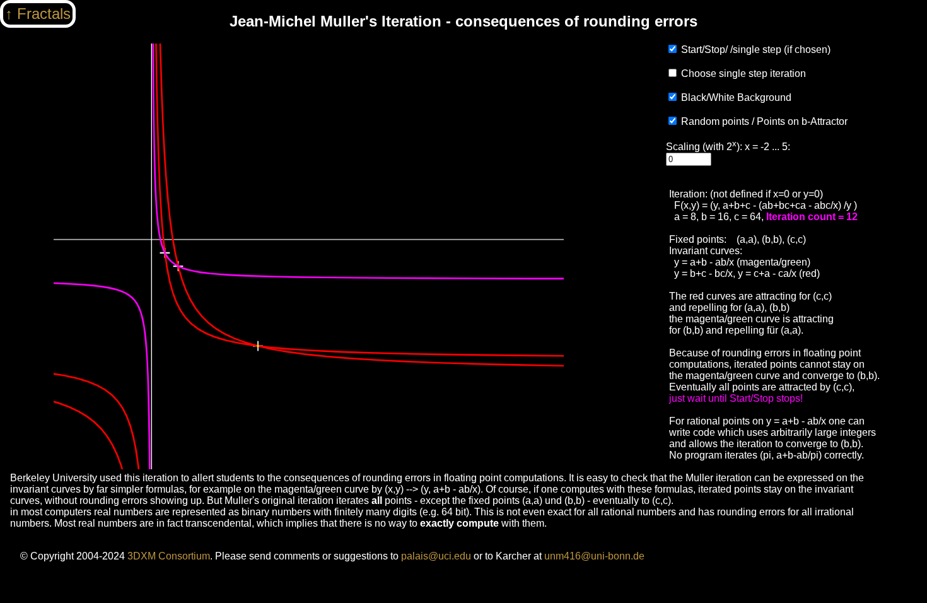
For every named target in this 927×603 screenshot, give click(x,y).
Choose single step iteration (743, 73)
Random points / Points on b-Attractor (764, 121)
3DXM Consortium (168, 556)
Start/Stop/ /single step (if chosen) (756, 49)
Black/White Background (736, 97)
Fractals (44, 13)
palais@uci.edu (436, 556)
